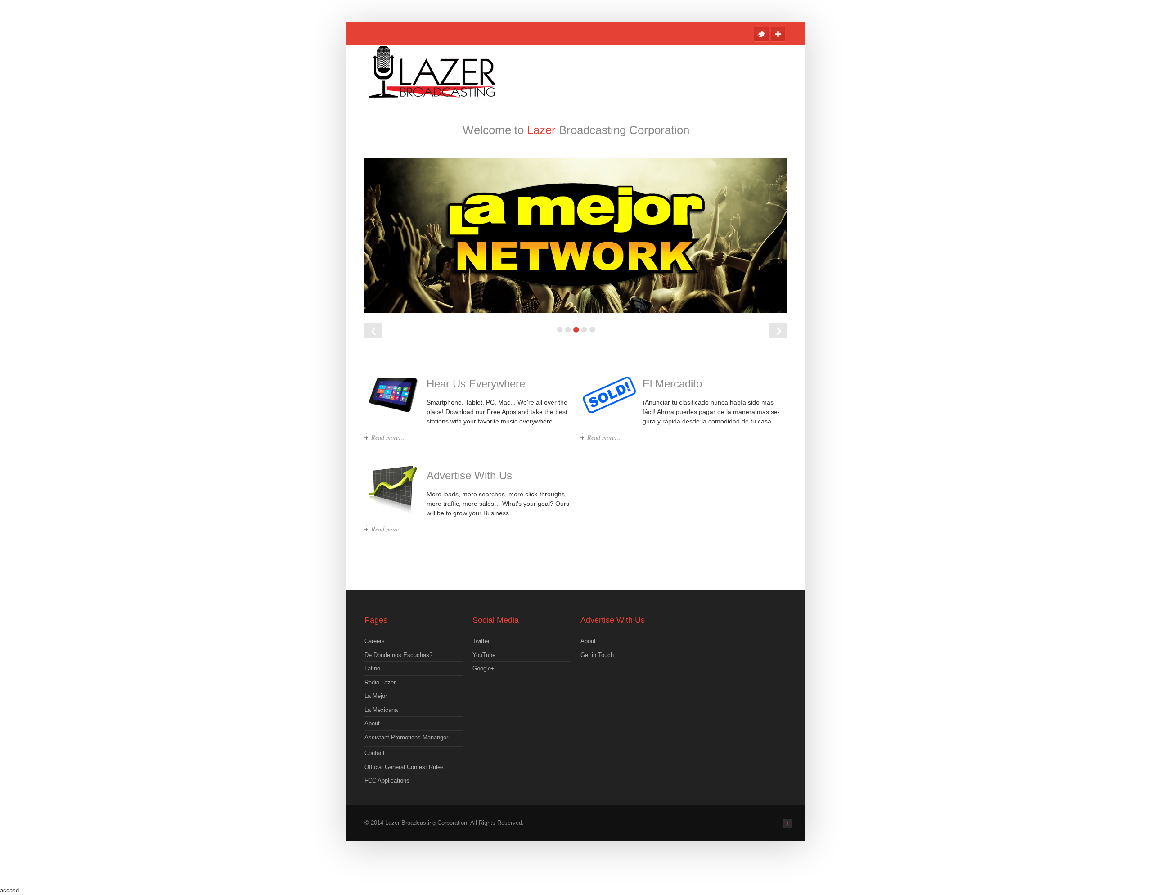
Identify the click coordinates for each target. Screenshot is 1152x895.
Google (778, 34)
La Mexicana (381, 709)
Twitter (761, 34)
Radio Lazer (380, 682)
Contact (374, 753)
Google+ (483, 668)
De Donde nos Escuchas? (398, 655)
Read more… (387, 437)
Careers (374, 641)
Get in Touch (597, 655)
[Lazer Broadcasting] (432, 93)
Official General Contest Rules (404, 767)
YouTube (483, 655)
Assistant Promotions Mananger (406, 737)
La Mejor (375, 696)
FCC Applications (387, 780)
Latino (372, 668)
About (372, 723)
